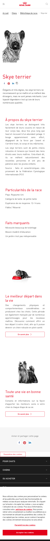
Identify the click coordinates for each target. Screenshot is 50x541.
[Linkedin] (13, 83)
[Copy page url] (17, 83)
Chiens (6, 470)
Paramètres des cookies (13, 454)
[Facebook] (4, 83)
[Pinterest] (8, 83)
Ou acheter (9, 478)
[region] (25, 513)
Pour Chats (9, 461)
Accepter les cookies (25, 532)
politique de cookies (24, 509)
